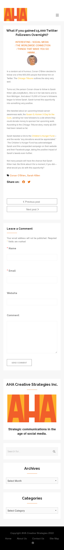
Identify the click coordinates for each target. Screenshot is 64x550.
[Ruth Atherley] (32, 60)
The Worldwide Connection (33, 45)
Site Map (54, 538)
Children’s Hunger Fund (43, 135)
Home (8, 538)
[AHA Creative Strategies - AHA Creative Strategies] (24, 15)
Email (12, 270)
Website (12, 293)
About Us (22, 538)
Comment (13, 315)
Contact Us (38, 538)
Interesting (22, 42)
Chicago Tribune (25, 78)
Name (12, 248)
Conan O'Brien (18, 175)
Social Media (41, 42)
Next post (31, 209)
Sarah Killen (33, 175)
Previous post (32, 201)
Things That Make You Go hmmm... (33, 50)
